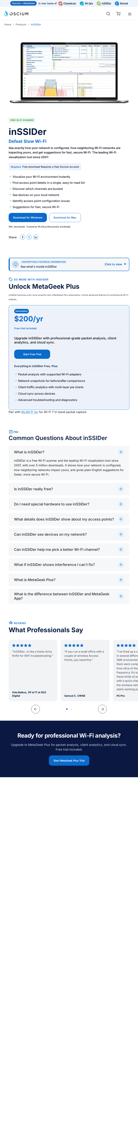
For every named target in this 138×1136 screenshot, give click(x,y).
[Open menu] (130, 14)
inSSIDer (106, 3)
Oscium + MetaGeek (23, 3)
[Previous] (35, 709)
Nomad (124, 3)
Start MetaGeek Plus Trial (69, 760)
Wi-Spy (89, 3)
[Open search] (108, 14)
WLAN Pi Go (29, 412)
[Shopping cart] (119, 13)
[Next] (102, 709)
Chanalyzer (69, 3)
